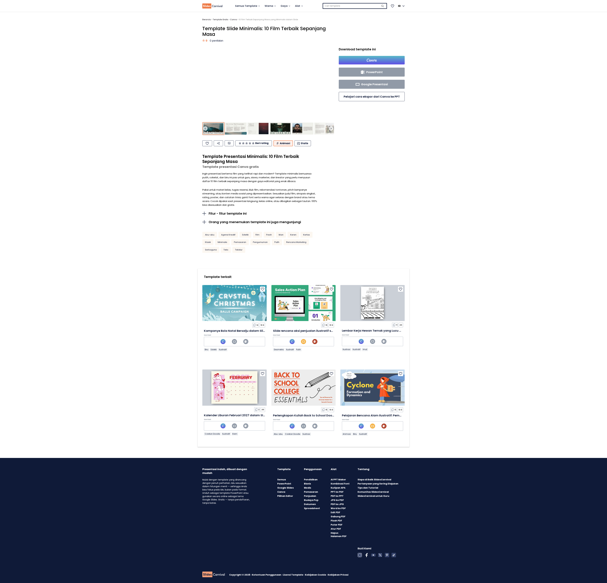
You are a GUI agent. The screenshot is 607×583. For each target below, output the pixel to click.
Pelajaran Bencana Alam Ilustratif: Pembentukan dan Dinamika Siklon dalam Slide (402, 415)
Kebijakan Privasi (338, 574)
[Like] (207, 143)
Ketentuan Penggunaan (267, 574)
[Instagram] (360, 555)
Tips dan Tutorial (368, 487)
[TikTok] (394, 555)
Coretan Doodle (212, 434)
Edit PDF (335, 512)
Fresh (269, 234)
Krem (234, 434)
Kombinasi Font (340, 483)
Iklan (281, 234)
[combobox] (355, 6)
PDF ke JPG (337, 504)
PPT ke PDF (337, 491)
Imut (365, 349)
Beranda (206, 19)
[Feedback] (229, 143)
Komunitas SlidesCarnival (373, 491)
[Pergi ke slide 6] (325, 128)
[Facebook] (366, 555)
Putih (276, 242)
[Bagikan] (218, 143)
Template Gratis (220, 19)
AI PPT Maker (338, 479)
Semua (281, 479)
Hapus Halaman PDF (338, 534)
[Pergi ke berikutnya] (331, 128)
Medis (307, 487)
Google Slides (285, 487)
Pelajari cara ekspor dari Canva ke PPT (372, 97)
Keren (293, 234)
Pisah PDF (336, 520)
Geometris (279, 349)
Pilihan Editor (285, 496)
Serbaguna (211, 249)
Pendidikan (311, 479)
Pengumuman (260, 242)
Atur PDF (336, 528)
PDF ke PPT (337, 496)
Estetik (245, 234)
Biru (206, 349)
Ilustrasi (346, 349)
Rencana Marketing (296, 242)
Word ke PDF (338, 508)
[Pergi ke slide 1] (213, 128)
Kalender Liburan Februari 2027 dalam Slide (236, 415)
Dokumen (310, 504)
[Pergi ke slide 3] (258, 128)
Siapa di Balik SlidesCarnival (374, 479)
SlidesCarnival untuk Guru (373, 496)
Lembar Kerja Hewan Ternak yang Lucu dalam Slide (379, 331)
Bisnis (307, 483)
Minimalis (222, 242)
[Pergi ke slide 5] (303, 128)
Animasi (347, 434)
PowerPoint (284, 483)
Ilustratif (223, 349)
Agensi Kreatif (228, 234)
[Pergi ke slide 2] (236, 128)
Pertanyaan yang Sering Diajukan (378, 483)
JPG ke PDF (337, 500)
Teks (226, 249)
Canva (233, 19)
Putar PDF (336, 524)
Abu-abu (209, 234)
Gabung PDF (338, 516)
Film (257, 234)
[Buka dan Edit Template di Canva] (372, 60)
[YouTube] (373, 555)
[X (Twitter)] (380, 555)
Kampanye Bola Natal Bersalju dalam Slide (235, 331)
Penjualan (310, 496)
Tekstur (238, 249)
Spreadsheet (312, 508)
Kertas (306, 234)
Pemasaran (240, 242)
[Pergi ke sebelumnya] (205, 128)
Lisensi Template (293, 574)
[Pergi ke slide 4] (280, 128)
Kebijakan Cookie (316, 574)
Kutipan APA (338, 487)
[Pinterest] (387, 555)
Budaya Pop (311, 500)
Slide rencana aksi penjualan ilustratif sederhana (309, 331)
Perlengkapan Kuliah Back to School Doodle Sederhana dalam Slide (322, 415)
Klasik (208, 242)
